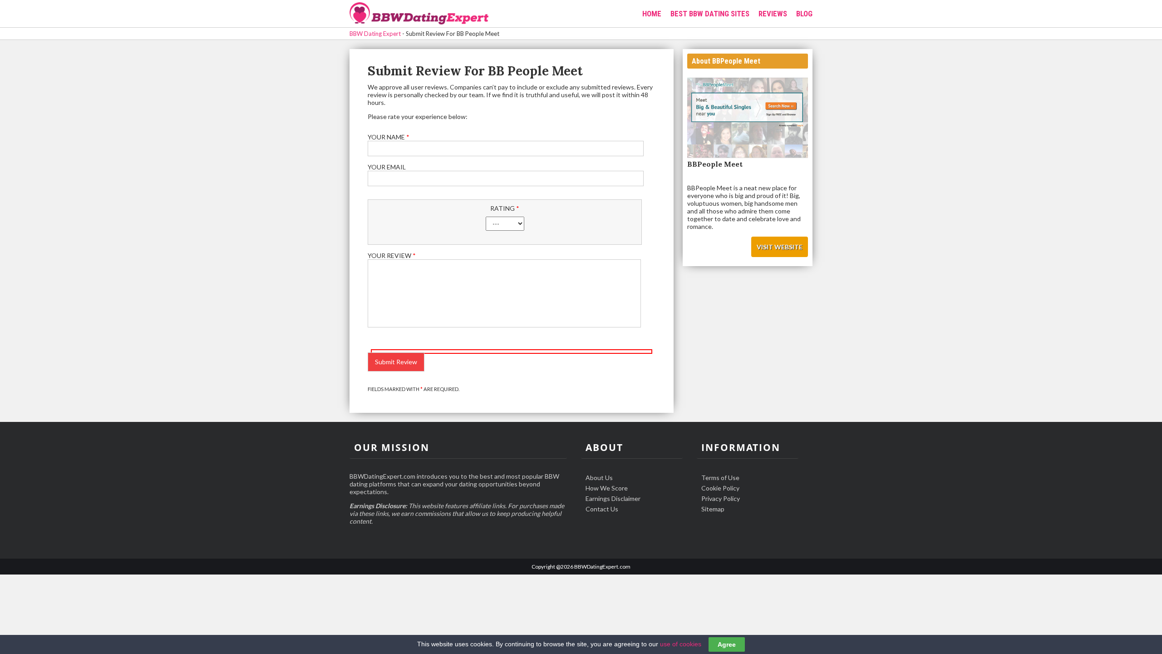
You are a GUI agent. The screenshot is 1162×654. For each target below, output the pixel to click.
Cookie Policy (720, 488)
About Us (599, 477)
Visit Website (780, 247)
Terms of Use (720, 477)
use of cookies (680, 644)
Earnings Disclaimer (613, 498)
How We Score (607, 488)
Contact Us (602, 509)
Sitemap (712, 509)
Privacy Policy (720, 498)
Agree (727, 644)
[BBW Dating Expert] (419, 14)
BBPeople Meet (715, 163)
